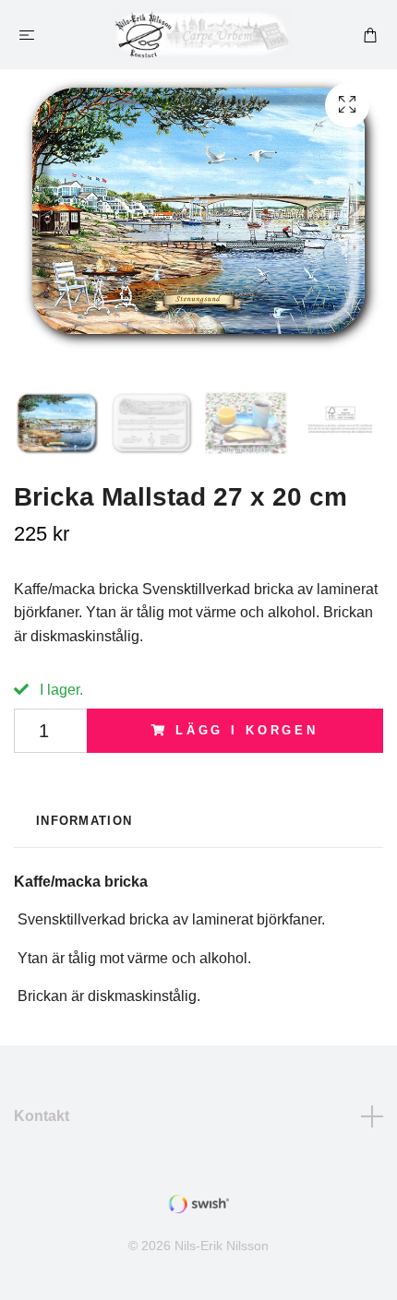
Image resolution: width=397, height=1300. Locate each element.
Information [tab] (84, 821)
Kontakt (41, 1116)
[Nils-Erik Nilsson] (202, 34)
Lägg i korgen (247, 730)
